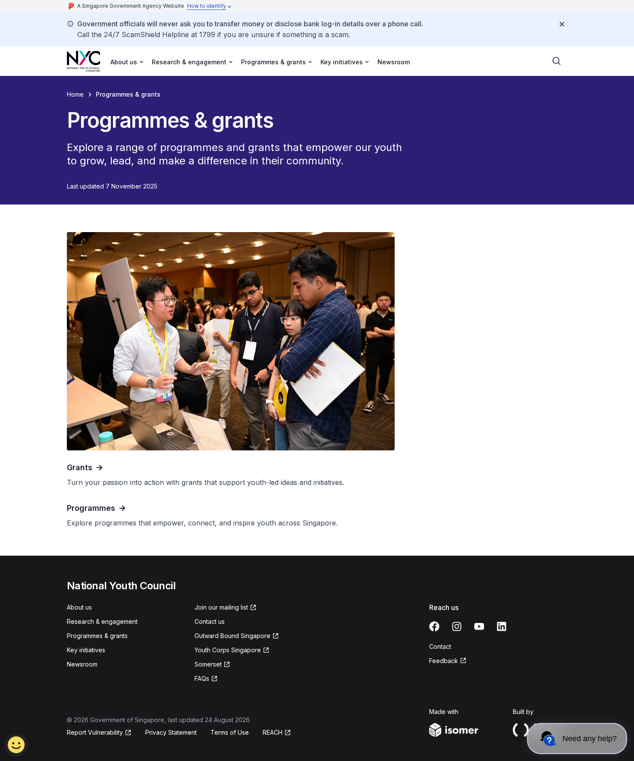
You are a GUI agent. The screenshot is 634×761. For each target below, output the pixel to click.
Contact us (210, 621)
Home (75, 94)
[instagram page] (457, 626)
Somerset (208, 664)
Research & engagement (102, 621)
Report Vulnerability (95, 732)
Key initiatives (86, 650)
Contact (440, 646)
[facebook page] (434, 626)
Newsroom (393, 62)
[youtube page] (479, 626)
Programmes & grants (97, 635)
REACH (272, 732)
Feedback (443, 660)
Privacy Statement (171, 732)
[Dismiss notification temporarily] (562, 24)
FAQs (202, 678)
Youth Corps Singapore (228, 650)
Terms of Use (229, 732)
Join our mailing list (221, 607)
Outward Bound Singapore (232, 635)
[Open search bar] (556, 61)
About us (79, 607)
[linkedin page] (501, 626)
